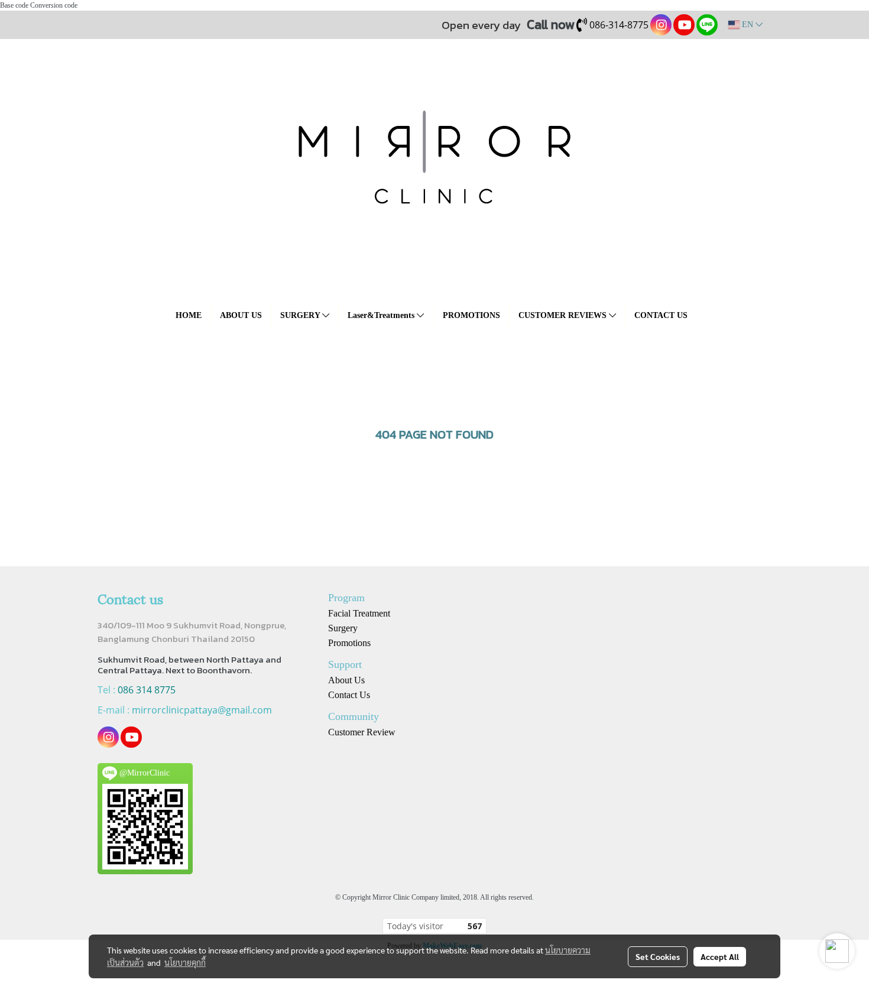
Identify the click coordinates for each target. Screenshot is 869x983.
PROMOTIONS (471, 315)
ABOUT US (241, 315)
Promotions (349, 643)
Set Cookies (657, 956)
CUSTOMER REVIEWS (563, 315)
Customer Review (361, 732)
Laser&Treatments (382, 315)
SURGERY (301, 315)
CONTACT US (661, 315)
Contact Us (349, 695)
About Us (346, 680)
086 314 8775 (147, 689)
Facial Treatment (359, 613)
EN (747, 24)
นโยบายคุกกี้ (185, 962)
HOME (189, 315)
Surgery (343, 628)
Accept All (720, 956)
